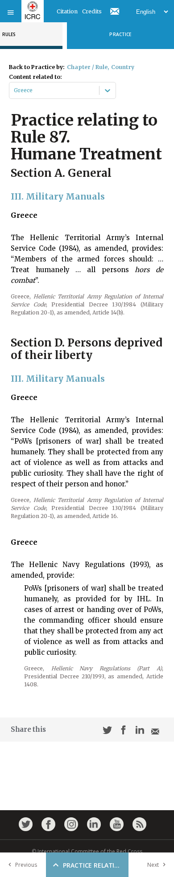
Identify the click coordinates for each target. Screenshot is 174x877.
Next (153, 865)
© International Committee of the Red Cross (87, 851)
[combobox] (14, 90)
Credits (92, 11)
